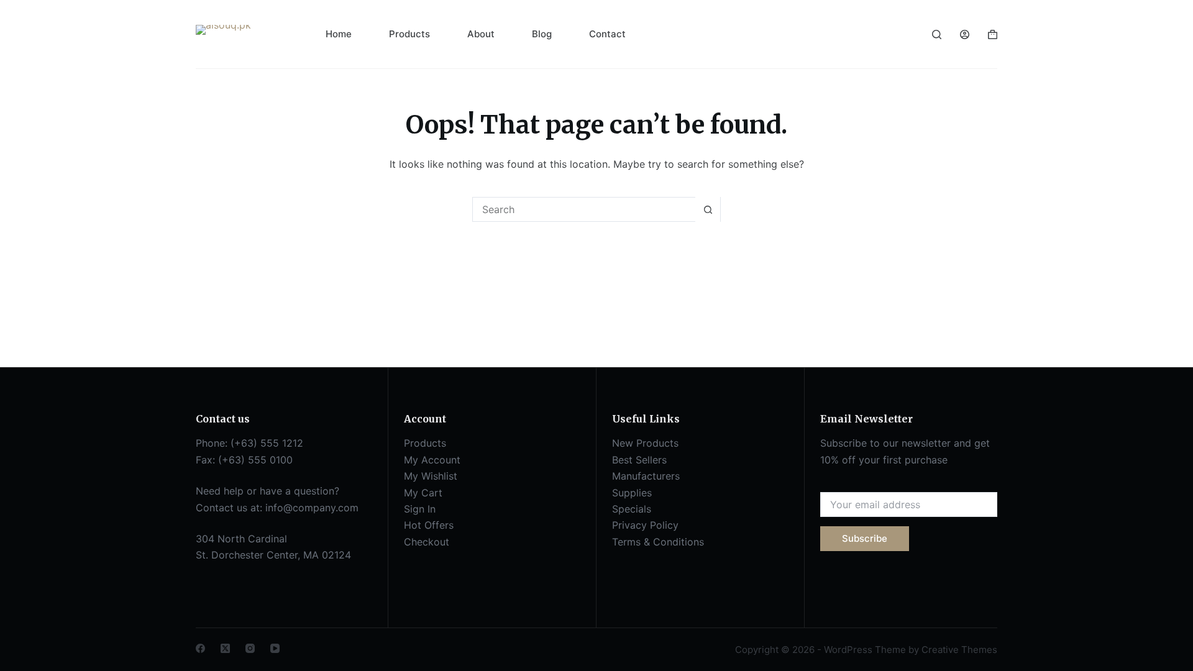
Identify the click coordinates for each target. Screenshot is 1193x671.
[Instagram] (250, 648)
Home (339, 34)
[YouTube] (275, 648)
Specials (631, 509)
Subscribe (864, 538)
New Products (645, 443)
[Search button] (707, 209)
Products (409, 34)
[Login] (964, 34)
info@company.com (312, 507)
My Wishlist (430, 476)
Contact (607, 34)
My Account (432, 460)
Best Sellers (639, 460)
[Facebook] (200, 648)
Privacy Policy (645, 525)
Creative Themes (959, 649)
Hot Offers (429, 525)
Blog (542, 34)
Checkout (426, 542)
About (481, 34)
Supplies (632, 492)
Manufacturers (646, 476)
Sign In (420, 509)
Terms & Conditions (658, 542)
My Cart (423, 492)
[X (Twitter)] (225, 648)
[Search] (936, 34)
